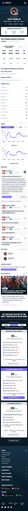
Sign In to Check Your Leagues (8, 269)
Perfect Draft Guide (5, 452)
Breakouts (3, 459)
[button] (14, 173)
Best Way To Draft (5, 454)
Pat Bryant (10, 253)
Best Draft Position (5, 461)
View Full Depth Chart (22, 249)
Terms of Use (16, 504)
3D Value (7, 127)
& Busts (8, 459)
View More (25, 273)
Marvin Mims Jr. (12, 201)
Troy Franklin (18, 201)
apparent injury (15, 184)
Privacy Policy (3, 504)
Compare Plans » (14, 440)
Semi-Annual (14, 325)
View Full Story (6, 197)
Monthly (6, 325)
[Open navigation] (25, 3)
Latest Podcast (5, 463)
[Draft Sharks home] (6, 3)
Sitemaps (11, 503)
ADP (21, 127)
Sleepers (3, 456)
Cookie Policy (22, 504)
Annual (22, 325)
